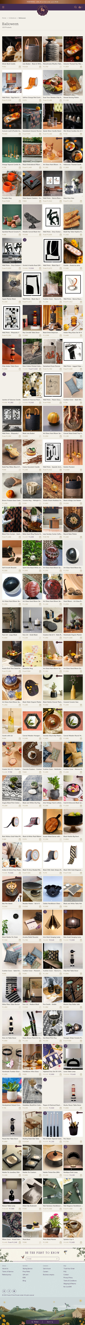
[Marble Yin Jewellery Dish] (12, 1157)
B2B (24, 1278)
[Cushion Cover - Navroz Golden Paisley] (52, 956)
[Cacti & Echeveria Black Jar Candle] (73, 788)
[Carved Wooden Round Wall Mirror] (73, 721)
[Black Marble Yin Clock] (12, 922)
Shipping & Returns (70, 1284)
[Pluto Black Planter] (52, 1225)
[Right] (19, 49)
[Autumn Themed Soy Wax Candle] (73, 49)
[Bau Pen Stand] (12, 889)
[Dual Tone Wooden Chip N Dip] (52, 83)
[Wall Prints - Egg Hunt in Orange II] (12, 83)
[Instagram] (4, 1291)
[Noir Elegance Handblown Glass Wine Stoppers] (73, 1191)
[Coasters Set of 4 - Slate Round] (52, 620)
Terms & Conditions (70, 1281)
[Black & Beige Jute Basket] (73, 486)
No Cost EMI (67, 1287)
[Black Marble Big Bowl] (73, 822)
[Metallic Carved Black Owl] (32, 217)
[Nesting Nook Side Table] (32, 1124)
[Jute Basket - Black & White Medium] (32, 49)
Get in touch (47, 1269)
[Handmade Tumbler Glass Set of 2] (12, 1057)
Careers (45, 1272)
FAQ (65, 1272)
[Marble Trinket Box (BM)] (52, 1157)
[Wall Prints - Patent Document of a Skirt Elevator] (52, 385)
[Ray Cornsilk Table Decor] (32, 318)
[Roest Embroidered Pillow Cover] (32, 150)
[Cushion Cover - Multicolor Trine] (52, 754)
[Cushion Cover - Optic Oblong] (73, 385)
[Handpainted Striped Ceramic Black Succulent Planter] (12, 1090)
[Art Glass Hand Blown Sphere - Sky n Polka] (12, 687)
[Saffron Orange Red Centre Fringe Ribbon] (32, 83)
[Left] (4, 49)
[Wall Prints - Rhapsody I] (12, 418)
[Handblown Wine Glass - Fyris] (32, 1057)
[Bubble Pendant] (73, 452)
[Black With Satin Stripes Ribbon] (52, 855)
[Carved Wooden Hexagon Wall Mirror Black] (32, 721)
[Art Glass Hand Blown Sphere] (52, 418)
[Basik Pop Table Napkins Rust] (73, 217)
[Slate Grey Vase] (73, 183)
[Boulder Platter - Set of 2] (32, 889)
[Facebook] (9, 1291)
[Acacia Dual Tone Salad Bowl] (12, 654)
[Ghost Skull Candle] (12, 49)
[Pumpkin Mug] (12, 183)
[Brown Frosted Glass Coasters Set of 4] (12, 486)
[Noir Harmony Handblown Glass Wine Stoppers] (52, 1191)
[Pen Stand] (73, 1124)
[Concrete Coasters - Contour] (32, 754)
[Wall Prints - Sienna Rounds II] (73, 284)
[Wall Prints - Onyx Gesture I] (12, 250)
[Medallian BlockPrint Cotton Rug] (32, 1090)
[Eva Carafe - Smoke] (52, 989)
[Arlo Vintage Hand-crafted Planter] (52, 788)
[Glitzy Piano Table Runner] (12, 989)
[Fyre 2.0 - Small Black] (32, 620)
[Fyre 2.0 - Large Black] (12, 620)
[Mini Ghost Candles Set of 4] (73, 116)
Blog (24, 1281)
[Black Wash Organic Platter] (32, 687)
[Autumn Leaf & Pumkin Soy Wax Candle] (12, 116)
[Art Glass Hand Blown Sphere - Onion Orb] (52, 654)
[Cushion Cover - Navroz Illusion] (52, 284)
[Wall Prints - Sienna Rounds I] (52, 183)
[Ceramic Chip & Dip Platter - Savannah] (52, 721)
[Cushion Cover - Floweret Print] (32, 956)
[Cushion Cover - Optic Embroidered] (12, 956)
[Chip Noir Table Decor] (73, 956)
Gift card (25, 1275)
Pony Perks (26, 1272)
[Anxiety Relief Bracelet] (32, 922)
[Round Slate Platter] (73, 519)
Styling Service (27, 1269)
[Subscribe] (56, 1259)
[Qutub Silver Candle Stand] (52, 116)
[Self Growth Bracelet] (12, 553)
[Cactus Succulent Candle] (32, 452)
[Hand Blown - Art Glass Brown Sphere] (73, 586)
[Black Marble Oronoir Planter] (52, 687)
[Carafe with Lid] (12, 721)
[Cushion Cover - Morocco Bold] (73, 754)
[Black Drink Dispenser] (52, 318)
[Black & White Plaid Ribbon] (32, 822)
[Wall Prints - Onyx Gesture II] (52, 217)
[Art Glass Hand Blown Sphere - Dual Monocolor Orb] (12, 586)
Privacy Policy (68, 1278)
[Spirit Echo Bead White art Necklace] (32, 553)
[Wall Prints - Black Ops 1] (52, 250)
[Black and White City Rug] (32, 788)
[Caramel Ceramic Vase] (73, 687)
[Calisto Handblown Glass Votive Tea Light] (52, 889)
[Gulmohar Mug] (32, 654)
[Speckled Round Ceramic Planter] (12, 217)
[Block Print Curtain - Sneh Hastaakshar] (12, 519)
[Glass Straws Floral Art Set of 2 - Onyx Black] (32, 1023)
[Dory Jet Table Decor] (12, 1023)
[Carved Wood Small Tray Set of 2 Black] (73, 418)
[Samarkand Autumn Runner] (32, 116)
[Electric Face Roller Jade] (73, 989)
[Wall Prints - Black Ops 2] (32, 284)
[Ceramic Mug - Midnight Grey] (32, 486)
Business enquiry (48, 1275)
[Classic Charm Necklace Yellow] (52, 486)
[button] (75, 7)
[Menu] (5, 7)
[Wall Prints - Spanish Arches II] (52, 452)
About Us (5, 1269)
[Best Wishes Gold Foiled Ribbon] (12, 822)
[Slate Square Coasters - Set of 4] (32, 183)
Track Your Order (69, 1269)
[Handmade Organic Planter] (73, 620)
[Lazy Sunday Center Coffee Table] (52, 519)
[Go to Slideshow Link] (42, 1311)
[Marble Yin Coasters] (32, 1157)
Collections (12, 18)
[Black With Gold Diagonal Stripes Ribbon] (73, 855)
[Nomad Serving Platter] (73, 83)
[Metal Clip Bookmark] (32, 1191)
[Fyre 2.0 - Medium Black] (32, 989)
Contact (66, 1275)
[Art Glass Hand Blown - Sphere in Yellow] (52, 150)
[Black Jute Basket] (32, 418)
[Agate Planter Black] (12, 284)
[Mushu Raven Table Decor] (73, 1090)
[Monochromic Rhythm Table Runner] (52, 49)
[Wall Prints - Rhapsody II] (12, 318)
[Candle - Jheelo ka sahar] (73, 250)
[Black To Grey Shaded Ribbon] (32, 855)
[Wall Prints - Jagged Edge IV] (73, 351)
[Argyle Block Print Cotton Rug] (12, 788)
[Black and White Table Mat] (73, 889)
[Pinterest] (14, 1291)
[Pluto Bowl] (32, 1225)
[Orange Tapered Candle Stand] (12, 150)
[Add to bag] (20, 67)
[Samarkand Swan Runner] (52, 351)
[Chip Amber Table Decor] (12, 351)
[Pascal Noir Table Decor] (12, 1124)
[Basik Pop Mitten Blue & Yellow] (12, 452)
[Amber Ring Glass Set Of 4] (73, 318)
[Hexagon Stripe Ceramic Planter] (73, 1023)
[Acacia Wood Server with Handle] (52, 822)
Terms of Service (7, 1272)
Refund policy (6, 1275)
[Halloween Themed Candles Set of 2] (73, 150)
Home (4, 18)
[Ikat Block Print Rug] (52, 1023)
